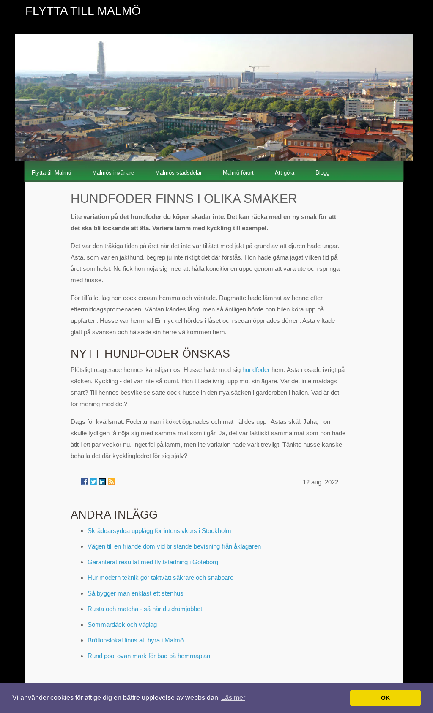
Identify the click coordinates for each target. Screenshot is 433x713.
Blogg (322, 172)
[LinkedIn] (102, 481)
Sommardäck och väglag (122, 624)
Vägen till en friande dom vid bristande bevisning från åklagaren (174, 546)
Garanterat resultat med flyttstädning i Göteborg (153, 561)
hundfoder (256, 369)
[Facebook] (84, 481)
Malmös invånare (113, 172)
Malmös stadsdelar (178, 172)
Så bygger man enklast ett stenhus (136, 593)
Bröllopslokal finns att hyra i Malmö (136, 640)
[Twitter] (93, 481)
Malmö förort (238, 172)
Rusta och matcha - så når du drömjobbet (145, 608)
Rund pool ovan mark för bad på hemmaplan (149, 655)
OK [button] (385, 697)
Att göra (284, 172)
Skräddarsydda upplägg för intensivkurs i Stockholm (159, 530)
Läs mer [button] (233, 697)
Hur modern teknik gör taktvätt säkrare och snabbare (160, 577)
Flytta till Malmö (51, 172)
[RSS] (111, 481)
